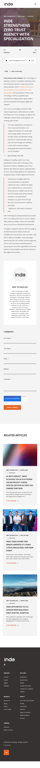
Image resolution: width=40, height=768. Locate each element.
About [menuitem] (22, 696)
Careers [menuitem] (6, 723)
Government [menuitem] (24, 680)
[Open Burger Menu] (35, 4)
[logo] (9, 659)
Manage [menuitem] (6, 686)
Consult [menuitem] (6, 677)
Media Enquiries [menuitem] (24, 715)
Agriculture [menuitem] (23, 677)
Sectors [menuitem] (23, 673)
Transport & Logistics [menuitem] (26, 689)
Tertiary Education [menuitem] (25, 686)
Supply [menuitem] (6, 683)
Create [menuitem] (6, 680)
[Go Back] (20, 50)
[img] (29, 60)
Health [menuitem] (22, 683)
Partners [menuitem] (22, 709)
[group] (20, 60)
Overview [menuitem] (6, 727)
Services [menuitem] (7, 673)
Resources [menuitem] (7, 700)
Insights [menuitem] (7, 696)
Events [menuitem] (6, 706)
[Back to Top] (6, 752)
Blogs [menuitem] (5, 703)
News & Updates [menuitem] (25, 712)
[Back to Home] (8, 4)
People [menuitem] (22, 703)
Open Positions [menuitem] (8, 730)
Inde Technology (9, 16)
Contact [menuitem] (22, 718)
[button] (6, 60)
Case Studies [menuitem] (8, 709)
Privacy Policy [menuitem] (7, 745)
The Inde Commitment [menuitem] (27, 700)
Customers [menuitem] (23, 706)
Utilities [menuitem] (22, 692)
